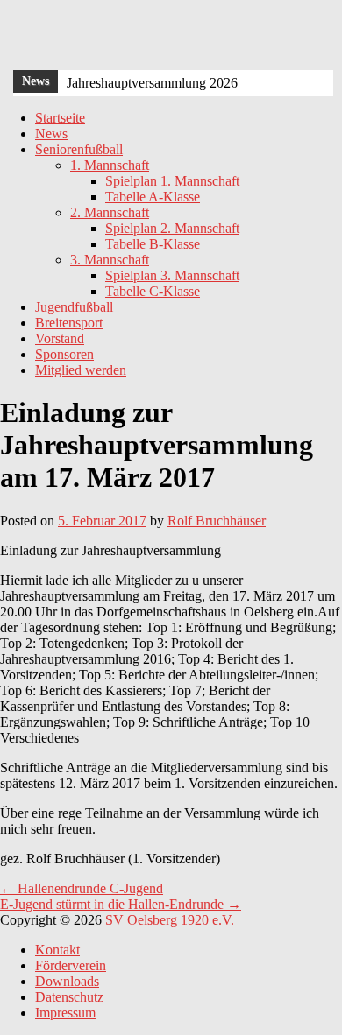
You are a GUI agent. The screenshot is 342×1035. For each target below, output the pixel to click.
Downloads (67, 981)
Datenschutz (69, 996)
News (51, 133)
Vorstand (59, 338)
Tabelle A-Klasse (152, 196)
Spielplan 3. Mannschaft (172, 275)
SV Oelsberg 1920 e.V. (169, 919)
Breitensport (69, 322)
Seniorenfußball (79, 149)
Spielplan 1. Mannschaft (172, 180)
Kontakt (57, 949)
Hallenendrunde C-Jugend (81, 888)
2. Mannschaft (109, 212)
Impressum (65, 1012)
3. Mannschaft (109, 259)
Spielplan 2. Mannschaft (172, 228)
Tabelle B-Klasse (152, 243)
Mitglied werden (80, 370)
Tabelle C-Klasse (152, 291)
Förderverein (70, 965)
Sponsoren (64, 354)
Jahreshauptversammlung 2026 (152, 82)
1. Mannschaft (109, 165)
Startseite (60, 117)
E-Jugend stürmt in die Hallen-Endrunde (120, 904)
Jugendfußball (74, 306)
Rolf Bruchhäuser (216, 520)
